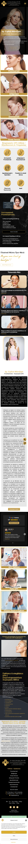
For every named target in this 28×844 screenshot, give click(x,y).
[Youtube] (17, 807)
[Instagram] (14, 807)
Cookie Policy (13, 842)
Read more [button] (7, 539)
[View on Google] (6, 530)
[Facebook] (11, 807)
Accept (14, 832)
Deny (14, 835)
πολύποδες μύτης (9, 704)
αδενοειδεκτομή (16, 716)
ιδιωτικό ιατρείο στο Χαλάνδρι (11, 660)
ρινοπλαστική (8, 699)
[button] (26, 820)
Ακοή (20, 188)
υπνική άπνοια (8, 710)
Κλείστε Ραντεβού (14, 231)
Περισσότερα (3, 293)
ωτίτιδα (7, 707)
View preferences (14, 839)
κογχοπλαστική (8, 711)
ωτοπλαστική (8, 702)
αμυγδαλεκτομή (8, 716)
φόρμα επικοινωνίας (5, 741)
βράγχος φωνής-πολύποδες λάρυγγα (13, 708)
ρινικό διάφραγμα (9, 701)
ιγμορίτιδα (7, 705)
